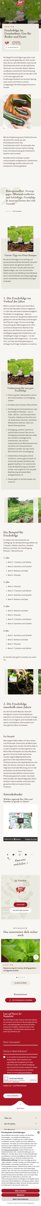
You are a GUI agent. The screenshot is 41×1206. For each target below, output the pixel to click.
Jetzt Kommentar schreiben (22, 1000)
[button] (36, 510)
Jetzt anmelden (12, 1096)
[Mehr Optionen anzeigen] (32, 855)
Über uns (8, 1118)
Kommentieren (13, 47)
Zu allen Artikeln (20, 983)
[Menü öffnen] (3, 3)
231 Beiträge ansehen (21, 910)
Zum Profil (20, 905)
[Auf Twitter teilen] (14, 855)
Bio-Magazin (9, 1130)
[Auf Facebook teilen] (8, 855)
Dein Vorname (11, 1042)
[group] (20, 956)
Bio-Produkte (9, 1124)
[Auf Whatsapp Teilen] (20, 855)
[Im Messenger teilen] (26, 855)
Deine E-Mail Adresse (15, 1051)
